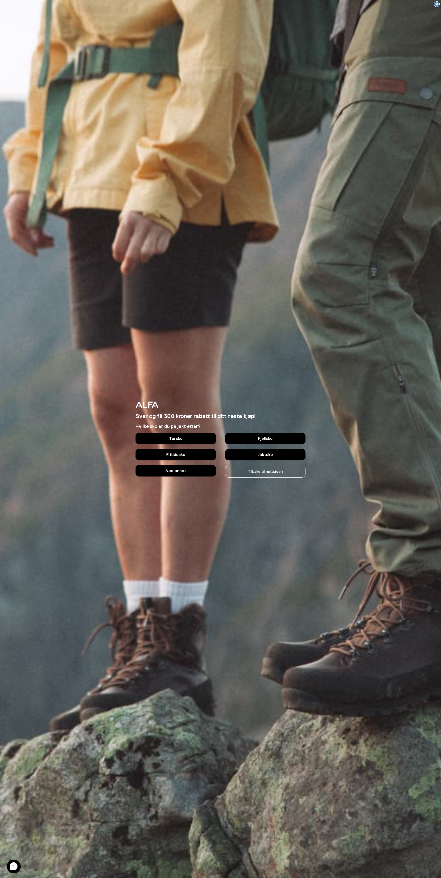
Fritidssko (175, 454)
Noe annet (175, 470)
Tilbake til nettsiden (265, 472)
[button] (14, 866)
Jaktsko (265, 454)
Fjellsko (265, 438)
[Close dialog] (437, 4)
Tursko (176, 438)
